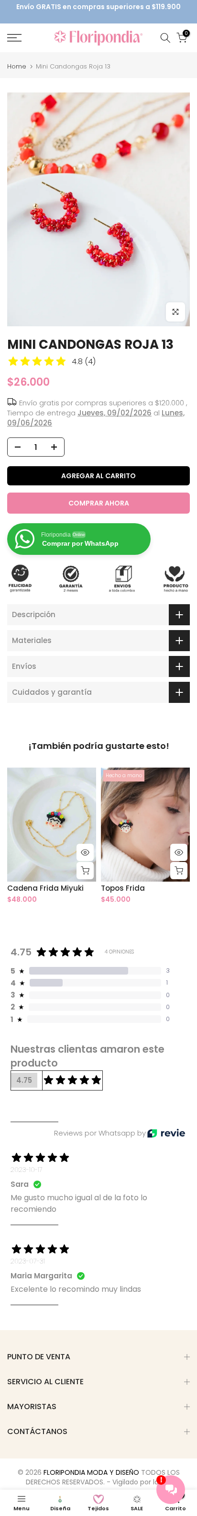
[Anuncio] (98, 7)
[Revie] (166, 1133)
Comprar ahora (98, 503)
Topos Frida (123, 888)
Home (16, 66)
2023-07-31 (28, 1261)
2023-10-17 (27, 1169)
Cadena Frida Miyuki (45, 888)
